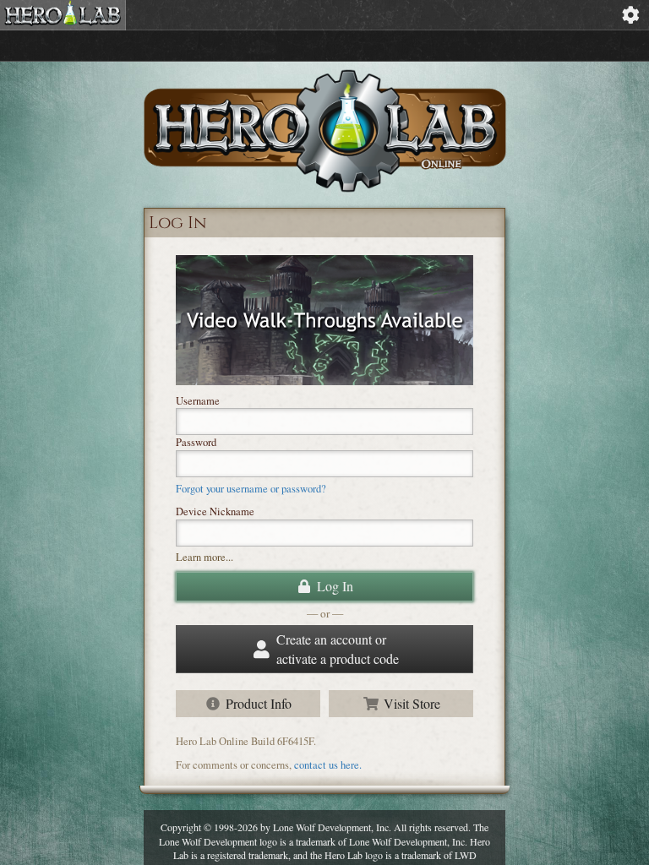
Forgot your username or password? (251, 488)
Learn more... (204, 557)
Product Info (259, 703)
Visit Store (412, 703)
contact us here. (328, 765)
